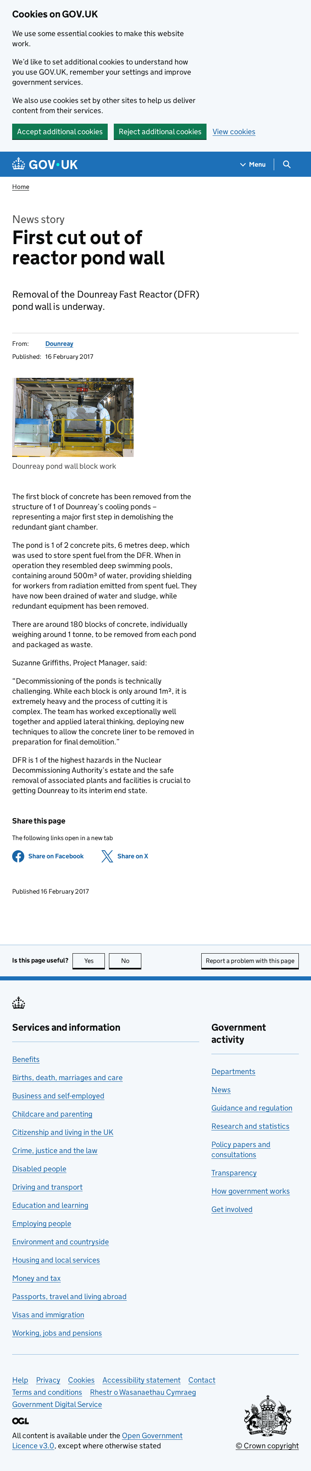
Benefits (26, 1059)
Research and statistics (250, 1126)
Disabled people (39, 1168)
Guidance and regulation (251, 1108)
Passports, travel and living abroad (69, 1296)
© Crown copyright (267, 1445)
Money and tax (36, 1278)
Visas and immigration (48, 1314)
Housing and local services (56, 1260)
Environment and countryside (60, 1241)
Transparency (234, 1172)
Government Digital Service (57, 1404)
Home (20, 187)
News (221, 1089)
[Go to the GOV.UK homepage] (45, 164)
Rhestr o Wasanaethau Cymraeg (143, 1392)
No (131, 961)
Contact (201, 1380)
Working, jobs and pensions (57, 1333)
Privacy (48, 1380)
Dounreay (59, 343)
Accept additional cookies (60, 131)
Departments (233, 1071)
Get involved (232, 1209)
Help (20, 1380)
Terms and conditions (47, 1392)
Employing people (41, 1223)
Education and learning (50, 1205)
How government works (250, 1191)
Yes (94, 961)
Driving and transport (47, 1187)
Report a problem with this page (250, 961)
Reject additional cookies (160, 131)
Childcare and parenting (52, 1114)
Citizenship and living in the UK (62, 1132)
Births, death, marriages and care (67, 1077)
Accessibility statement (141, 1380)
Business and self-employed (58, 1095)
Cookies (81, 1380)
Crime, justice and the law (55, 1150)
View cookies (234, 131)
